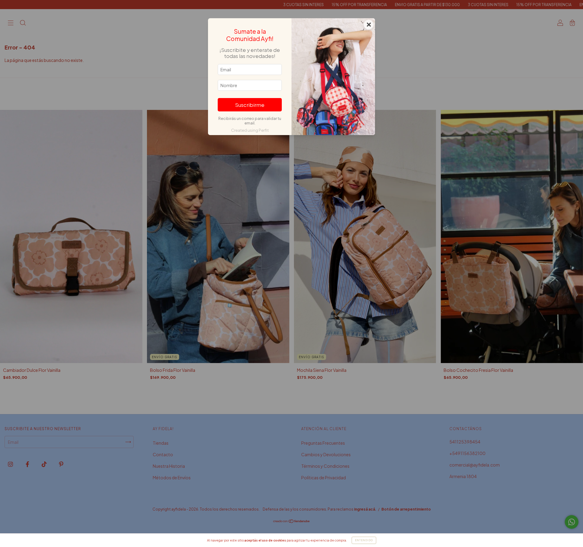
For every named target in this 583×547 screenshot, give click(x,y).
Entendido (364, 540)
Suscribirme (249, 105)
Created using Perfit (250, 130)
